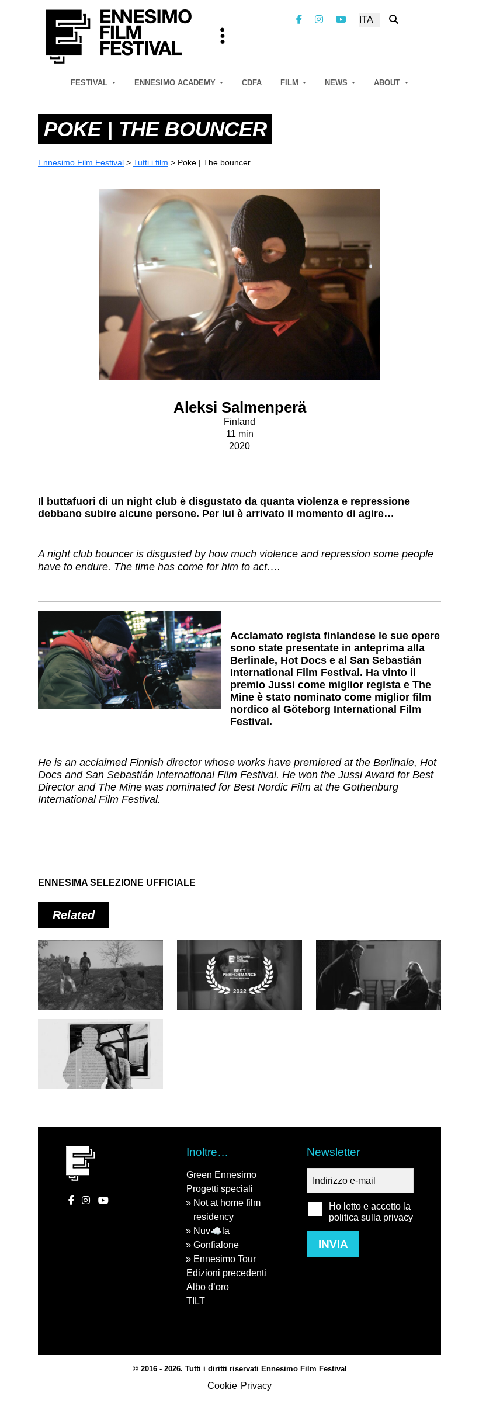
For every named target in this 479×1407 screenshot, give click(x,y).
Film (290, 82)
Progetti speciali (219, 1189)
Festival (90, 82)
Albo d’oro (207, 1287)
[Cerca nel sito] (393, 20)
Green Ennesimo (221, 1175)
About (388, 82)
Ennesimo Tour (224, 1259)
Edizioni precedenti (226, 1273)
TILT (195, 1301)
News (337, 82)
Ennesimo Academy (176, 82)
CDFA (252, 82)
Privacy (256, 1386)
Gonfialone (216, 1245)
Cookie (222, 1386)
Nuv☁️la (211, 1231)
